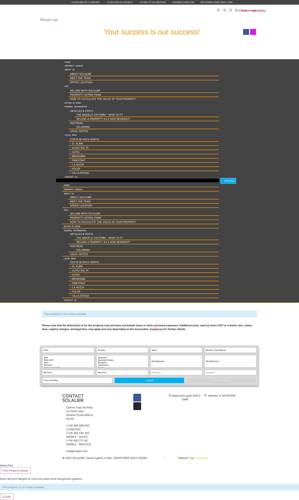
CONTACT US (71, 177)
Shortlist (229, 180)
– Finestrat (77, 160)
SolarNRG (83, 126)
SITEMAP (171, 457)
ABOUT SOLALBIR (80, 73)
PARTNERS (76, 123)
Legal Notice (79, 131)
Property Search (74, 66)
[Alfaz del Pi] (68, 360)
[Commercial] (122, 365)
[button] (137, 180)
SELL (67, 86)
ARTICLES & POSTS (81, 110)
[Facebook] (137, 398)
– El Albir (76, 143)
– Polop (75, 168)
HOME (67, 62)
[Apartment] (122, 357)
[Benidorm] (68, 365)
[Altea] (68, 362)
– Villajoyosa (79, 173)
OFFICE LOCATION (81, 82)
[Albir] (68, 357)
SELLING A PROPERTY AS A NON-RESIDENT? (103, 118)
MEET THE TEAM (80, 78)
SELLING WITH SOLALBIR (85, 90)
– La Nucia (77, 164)
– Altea (75, 151)
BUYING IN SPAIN (73, 103)
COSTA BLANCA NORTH (84, 139)
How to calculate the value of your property (103, 98)
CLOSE (7, 496)
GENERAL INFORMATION (76, 106)
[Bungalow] (122, 362)
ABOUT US (70, 69)
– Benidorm (77, 156)
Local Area (71, 135)
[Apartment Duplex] (122, 360)
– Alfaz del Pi (79, 147)
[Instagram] (137, 406)
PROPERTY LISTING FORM (85, 94)
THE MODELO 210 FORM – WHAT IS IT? (99, 114)
